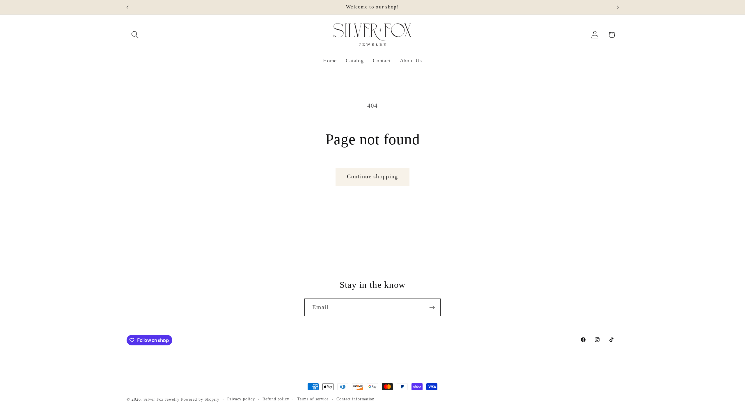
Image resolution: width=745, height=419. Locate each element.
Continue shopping (372, 176)
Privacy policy (241, 399)
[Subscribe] (432, 307)
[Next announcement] (617, 7)
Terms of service (313, 399)
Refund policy (275, 399)
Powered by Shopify (200, 399)
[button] (135, 34)
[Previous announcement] (127, 7)
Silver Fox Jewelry (161, 399)
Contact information (355, 399)
